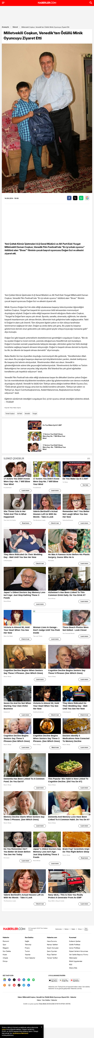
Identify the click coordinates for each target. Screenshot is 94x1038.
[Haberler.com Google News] (4, 980)
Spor (4, 944)
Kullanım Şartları (75, 941)
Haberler (6, 937)
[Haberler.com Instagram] (19, 980)
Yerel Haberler (30, 958)
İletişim (73, 929)
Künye (80, 929)
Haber (39, 1000)
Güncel (15, 27)
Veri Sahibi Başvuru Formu (78, 954)
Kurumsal (72, 937)
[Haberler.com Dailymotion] (28, 985)
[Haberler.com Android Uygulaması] (64, 980)
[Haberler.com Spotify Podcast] (33, 980)
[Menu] (3, 2)
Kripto (5, 954)
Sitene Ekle (73, 968)
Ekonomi (6, 941)
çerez (4, 1029)
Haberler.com (52, 937)
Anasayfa (5, 27)
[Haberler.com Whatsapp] (28, 980)
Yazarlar (27, 954)
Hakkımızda (58, 929)
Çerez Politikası (74, 948)
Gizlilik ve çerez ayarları (31, 1004)
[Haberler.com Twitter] (14, 980)
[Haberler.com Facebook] (9, 980)
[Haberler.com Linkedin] (24, 980)
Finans (27, 948)
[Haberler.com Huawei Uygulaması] (75, 980)
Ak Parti (19, 413)
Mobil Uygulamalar (75, 961)
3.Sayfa (5, 958)
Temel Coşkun (10, 413)
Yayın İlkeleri (86, 929)
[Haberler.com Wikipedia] (9, 985)
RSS (70, 964)
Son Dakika (7, 951)
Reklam (67, 929)
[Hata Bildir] (43, 1004)
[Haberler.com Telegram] (24, 985)
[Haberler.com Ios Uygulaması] (53, 980)
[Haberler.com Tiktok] (19, 985)
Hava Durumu (52, 941)
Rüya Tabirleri (52, 954)
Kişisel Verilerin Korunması (78, 951)
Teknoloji (28, 944)
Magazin (6, 948)
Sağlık (27, 941)
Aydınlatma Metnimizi (20, 1033)
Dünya (5, 961)
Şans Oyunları (52, 951)
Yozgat (35, 413)
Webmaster (73, 958)
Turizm (27, 951)
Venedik (27, 413)
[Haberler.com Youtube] (14, 985)
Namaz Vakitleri (52, 944)
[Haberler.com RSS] (4, 985)
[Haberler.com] (14, 929)
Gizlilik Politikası (74, 944)
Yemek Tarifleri (52, 958)
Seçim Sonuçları (53, 948)
